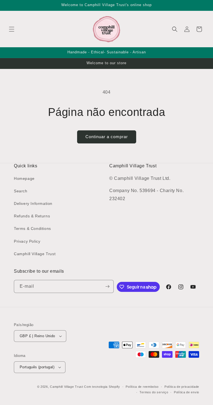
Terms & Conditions (32, 228)
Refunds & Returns (32, 216)
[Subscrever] (107, 286)
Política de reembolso (142, 386)
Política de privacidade (181, 386)
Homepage (24, 178)
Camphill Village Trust (34, 254)
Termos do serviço (154, 392)
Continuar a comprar (106, 136)
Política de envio (186, 392)
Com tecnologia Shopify (102, 386)
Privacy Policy (27, 241)
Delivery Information (33, 203)
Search (20, 191)
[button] (12, 29)
